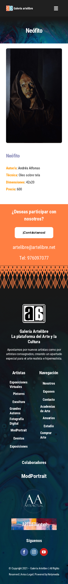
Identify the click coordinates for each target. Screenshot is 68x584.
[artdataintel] (34, 520)
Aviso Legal (27, 574)
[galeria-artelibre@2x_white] (19, 7)
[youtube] (44, 552)
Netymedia (53, 574)
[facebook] (24, 552)
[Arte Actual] (34, 489)
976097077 (38, 258)
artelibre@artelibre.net (34, 247)
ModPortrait (34, 476)
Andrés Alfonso (29, 168)
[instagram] (34, 552)
